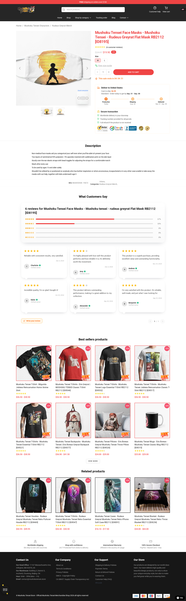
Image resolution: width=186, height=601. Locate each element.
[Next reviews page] (162, 321)
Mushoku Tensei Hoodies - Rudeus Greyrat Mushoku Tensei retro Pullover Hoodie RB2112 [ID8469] (33, 519)
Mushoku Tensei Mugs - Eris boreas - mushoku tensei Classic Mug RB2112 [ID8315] (151, 444)
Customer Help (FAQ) (103, 579)
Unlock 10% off (5, 589)
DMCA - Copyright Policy (65, 576)
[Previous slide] (20, 68)
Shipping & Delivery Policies (105, 565)
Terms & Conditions (63, 569)
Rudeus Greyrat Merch (62, 26)
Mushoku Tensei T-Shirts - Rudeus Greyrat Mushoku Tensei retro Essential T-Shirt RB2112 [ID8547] (73, 519)
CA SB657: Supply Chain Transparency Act (72, 579)
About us (59, 565)
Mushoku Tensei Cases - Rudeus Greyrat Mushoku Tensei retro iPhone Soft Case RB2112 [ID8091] (112, 519)
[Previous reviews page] (150, 321)
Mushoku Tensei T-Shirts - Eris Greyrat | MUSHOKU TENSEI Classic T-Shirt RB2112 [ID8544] (73, 387)
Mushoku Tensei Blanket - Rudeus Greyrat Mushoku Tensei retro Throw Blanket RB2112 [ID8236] (151, 519)
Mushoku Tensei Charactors (36, 26)
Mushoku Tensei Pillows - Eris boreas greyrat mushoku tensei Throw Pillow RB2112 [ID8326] (112, 444)
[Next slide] (87, 68)
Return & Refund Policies (105, 572)
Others (102, 182)
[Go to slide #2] (60, 111)
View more (93, 461)
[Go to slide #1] (47, 111)
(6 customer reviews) (114, 47)
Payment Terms (101, 569)
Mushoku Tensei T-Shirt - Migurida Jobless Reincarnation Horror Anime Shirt (32, 387)
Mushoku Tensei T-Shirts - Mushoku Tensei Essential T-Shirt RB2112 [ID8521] (32, 444)
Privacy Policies (62, 572)
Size (96, 56)
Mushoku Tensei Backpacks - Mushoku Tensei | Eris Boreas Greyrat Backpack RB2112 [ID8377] (73, 444)
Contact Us (99, 576)
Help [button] (181, 598)
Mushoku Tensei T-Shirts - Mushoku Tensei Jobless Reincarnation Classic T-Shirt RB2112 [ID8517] (152, 387)
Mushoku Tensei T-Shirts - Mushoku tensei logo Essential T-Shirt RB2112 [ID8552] (111, 387)
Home (18, 26)
